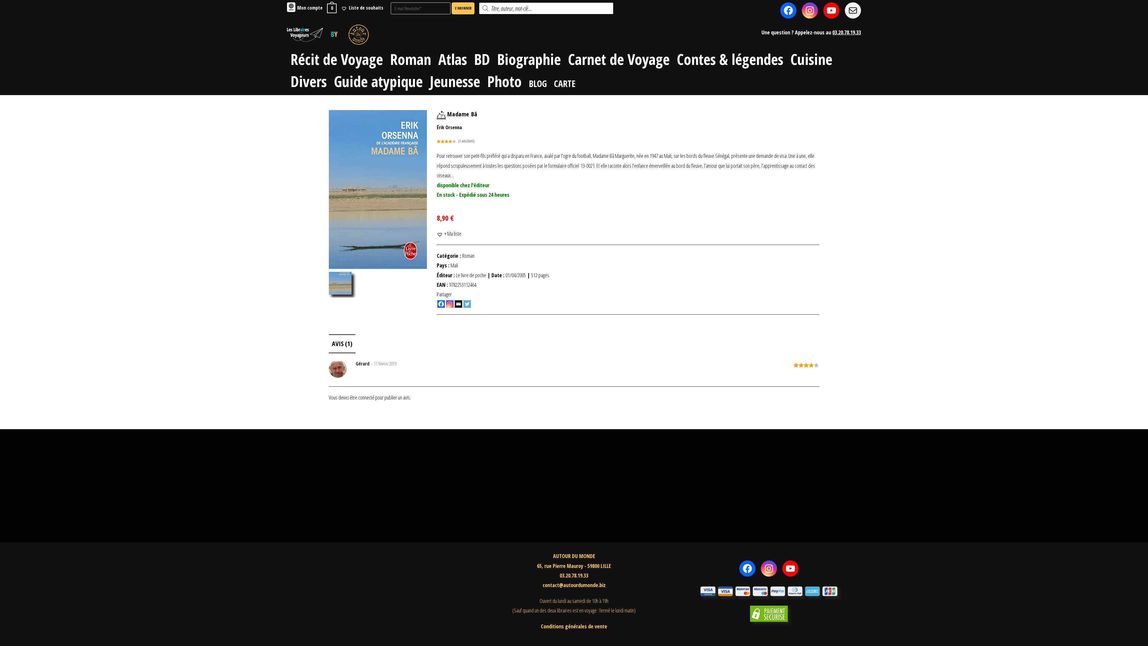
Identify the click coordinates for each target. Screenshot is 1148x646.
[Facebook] (441, 304)
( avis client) (466, 141)
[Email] (458, 304)
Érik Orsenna (449, 127)
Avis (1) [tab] (342, 343)
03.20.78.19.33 (846, 32)
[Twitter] (467, 304)
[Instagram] (450, 304)
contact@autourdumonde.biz (574, 585)
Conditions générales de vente (574, 626)
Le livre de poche (471, 275)
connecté (366, 397)
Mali (454, 265)
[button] (449, 233)
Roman (468, 255)
